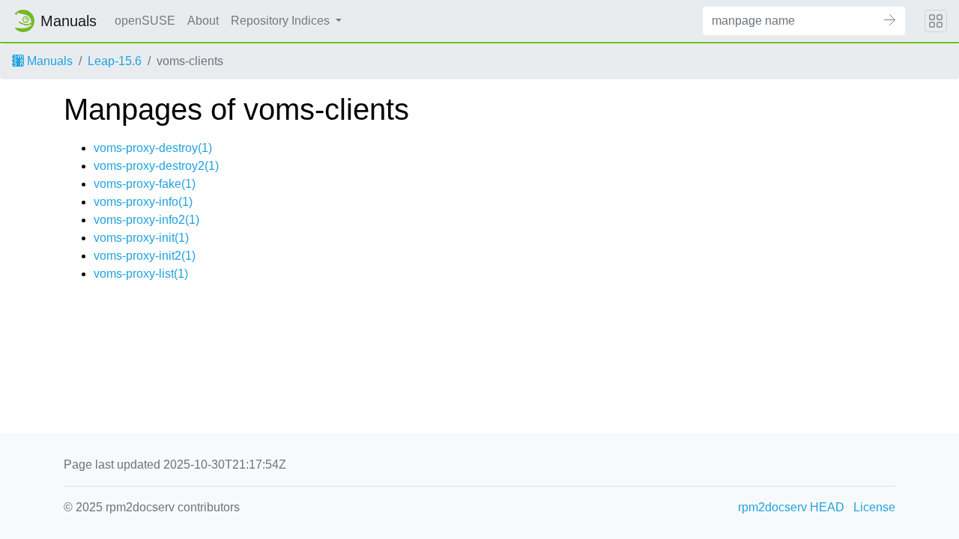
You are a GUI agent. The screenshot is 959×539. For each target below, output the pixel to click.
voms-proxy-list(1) (141, 273)
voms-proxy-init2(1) (145, 255)
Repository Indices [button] (282, 20)
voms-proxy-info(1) (143, 201)
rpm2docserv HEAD (791, 507)
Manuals (48, 61)
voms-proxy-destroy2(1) (156, 165)
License (874, 507)
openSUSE (145, 20)
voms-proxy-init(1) (141, 237)
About (203, 20)
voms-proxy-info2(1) (146, 219)
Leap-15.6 (115, 61)
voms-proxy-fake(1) (145, 183)
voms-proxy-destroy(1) (153, 147)
